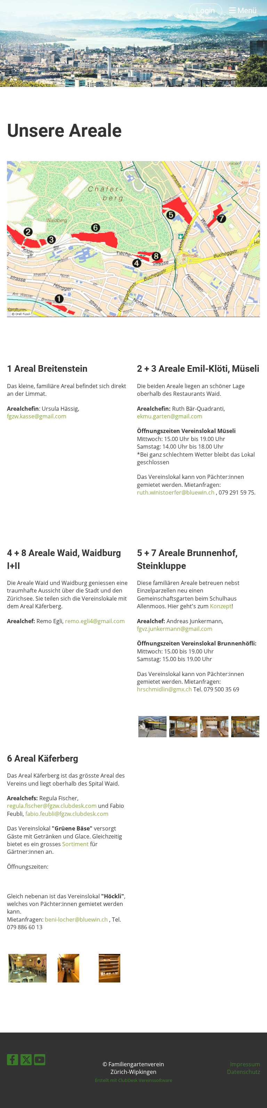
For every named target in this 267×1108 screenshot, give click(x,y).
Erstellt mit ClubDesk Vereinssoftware (133, 1080)
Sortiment (76, 844)
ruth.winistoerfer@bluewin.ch (176, 492)
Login (205, 10)
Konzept (221, 606)
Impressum (245, 1064)
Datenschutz (243, 1072)
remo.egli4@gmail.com (95, 621)
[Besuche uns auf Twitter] (26, 1060)
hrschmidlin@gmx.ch (164, 689)
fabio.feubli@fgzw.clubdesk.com (66, 814)
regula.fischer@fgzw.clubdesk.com (52, 806)
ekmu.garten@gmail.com (170, 416)
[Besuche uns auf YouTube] (39, 1060)
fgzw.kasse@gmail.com (36, 416)
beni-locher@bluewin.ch (76, 919)
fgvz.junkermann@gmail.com (174, 629)
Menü (246, 10)
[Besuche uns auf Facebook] (12, 1060)
